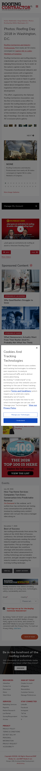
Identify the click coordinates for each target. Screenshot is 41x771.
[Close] (36, 347)
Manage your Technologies (20, 415)
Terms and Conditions (21, 391)
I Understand (20, 420)
